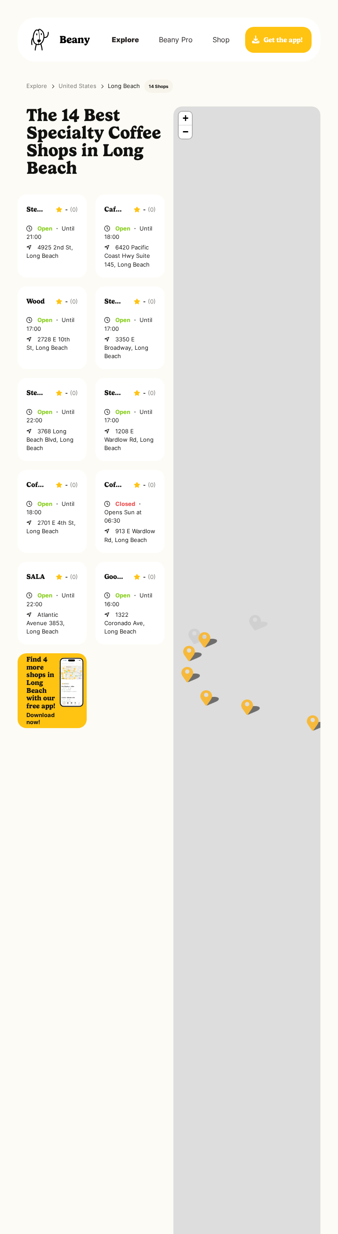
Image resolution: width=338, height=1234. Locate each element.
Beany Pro (176, 39)
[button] (247, 707)
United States (77, 86)
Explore (125, 39)
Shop (221, 39)
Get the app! (283, 40)
